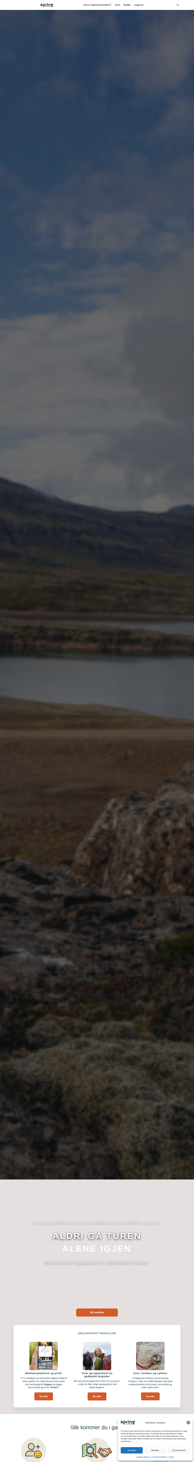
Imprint (171, 1457)
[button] (188, 1422)
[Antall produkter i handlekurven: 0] (177, 5)
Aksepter (132, 1450)
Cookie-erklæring (143, 1457)
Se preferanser (179, 1450)
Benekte (155, 1450)
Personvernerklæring (159, 1457)
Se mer (43, 1396)
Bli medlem (97, 1312)
